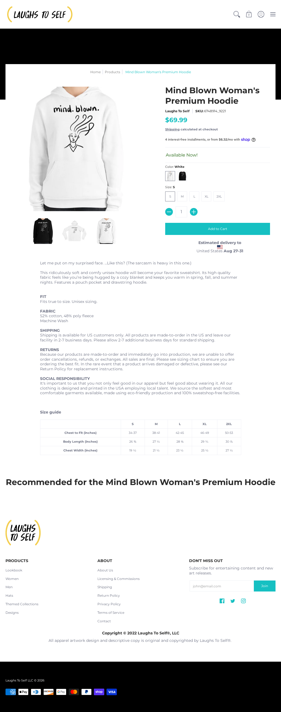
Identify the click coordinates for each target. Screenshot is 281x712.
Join (264, 586)
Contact (104, 621)
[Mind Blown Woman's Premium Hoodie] (43, 231)
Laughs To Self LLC (19, 680)
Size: (170, 187)
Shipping (172, 129)
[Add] (194, 212)
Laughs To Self (177, 111)
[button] (249, 14)
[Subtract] (169, 212)
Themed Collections (21, 604)
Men (9, 587)
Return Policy (108, 595)
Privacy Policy (109, 604)
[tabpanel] (140, 359)
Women (12, 579)
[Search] (237, 14)
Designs (12, 612)
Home (95, 72)
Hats (9, 595)
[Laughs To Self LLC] (39, 14)
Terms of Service (110, 612)
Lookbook (13, 570)
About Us (105, 570)
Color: (174, 167)
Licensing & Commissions (118, 579)
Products (112, 72)
